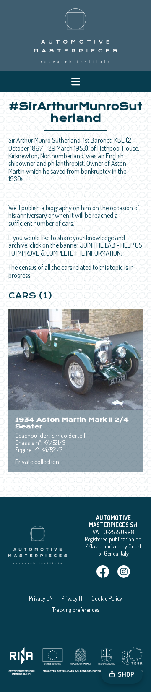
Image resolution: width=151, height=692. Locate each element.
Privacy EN (41, 598)
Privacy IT (72, 598)
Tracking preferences (75, 609)
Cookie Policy (106, 598)
